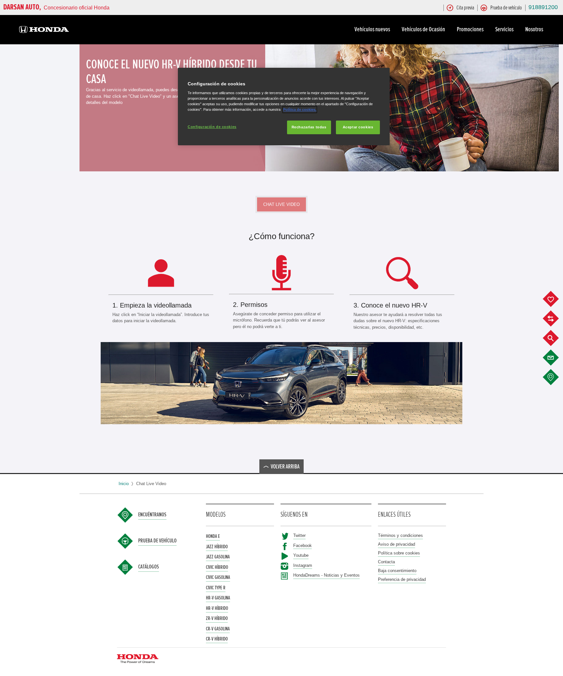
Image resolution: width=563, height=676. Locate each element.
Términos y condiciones (400, 535)
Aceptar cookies (358, 127)
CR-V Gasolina (218, 628)
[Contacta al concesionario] (556, 358)
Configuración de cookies (212, 127)
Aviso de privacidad (396, 544)
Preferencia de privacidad (402, 579)
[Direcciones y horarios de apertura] (556, 377)
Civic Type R (215, 587)
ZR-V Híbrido (217, 618)
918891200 (543, 7)
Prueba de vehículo (157, 541)
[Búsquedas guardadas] (556, 338)
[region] (284, 107)
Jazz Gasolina (218, 556)
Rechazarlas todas (309, 127)
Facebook (302, 545)
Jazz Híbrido (217, 546)
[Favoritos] (556, 299)
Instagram (302, 565)
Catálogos (148, 567)
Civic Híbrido (217, 567)
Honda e (213, 536)
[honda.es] (44, 30)
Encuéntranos (152, 515)
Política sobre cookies (399, 553)
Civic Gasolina (218, 577)
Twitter (299, 535)
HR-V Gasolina (218, 597)
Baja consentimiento (397, 570)
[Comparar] (556, 318)
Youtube (301, 555)
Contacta (386, 561)
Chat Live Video (281, 204)
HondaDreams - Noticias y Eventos (326, 575)
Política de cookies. (299, 109)
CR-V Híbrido (217, 638)
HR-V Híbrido (217, 608)
